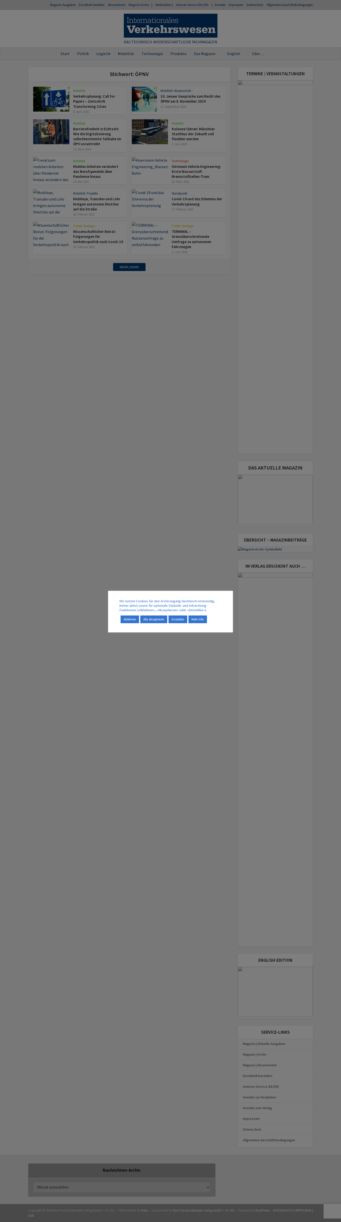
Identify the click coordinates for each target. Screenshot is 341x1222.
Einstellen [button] (177, 619)
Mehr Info (197, 619)
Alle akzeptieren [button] (153, 619)
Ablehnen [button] (130, 619)
